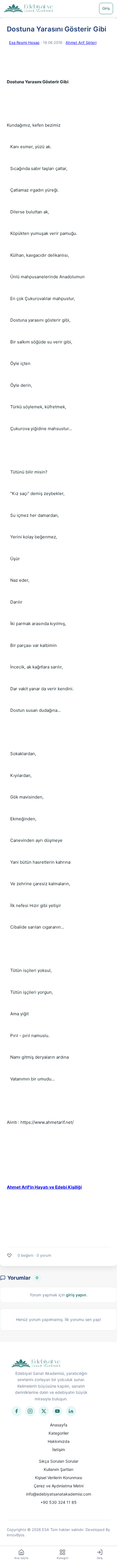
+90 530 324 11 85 (58, 1502)
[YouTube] (57, 1411)
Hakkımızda (59, 1441)
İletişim (58, 1449)
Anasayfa (58, 1424)
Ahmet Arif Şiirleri (81, 42)
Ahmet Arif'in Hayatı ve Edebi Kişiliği (44, 1187)
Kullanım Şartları (58, 1469)
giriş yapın (76, 1294)
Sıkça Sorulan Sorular (58, 1461)
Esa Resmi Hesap (24, 42)
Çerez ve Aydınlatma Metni (58, 1485)
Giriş (106, 8)
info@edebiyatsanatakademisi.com (58, 1494)
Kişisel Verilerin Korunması (58, 1477)
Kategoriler (59, 1433)
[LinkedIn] (71, 1411)
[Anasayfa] (28, 8)
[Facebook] (16, 1411)
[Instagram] (30, 1411)
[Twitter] (44, 1411)
